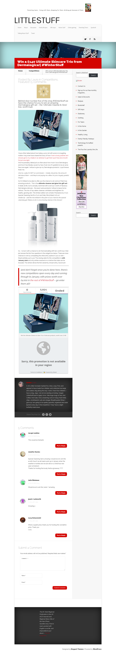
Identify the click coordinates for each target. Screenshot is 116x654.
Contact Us (81, 86)
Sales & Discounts (84, 97)
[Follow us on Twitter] (85, 39)
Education (33, 27)
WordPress (97, 649)
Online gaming (72, 27)
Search (93, 75)
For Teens (81, 122)
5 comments (38, 81)
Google (43, 414)
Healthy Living (82, 134)
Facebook (46, 414)
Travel (33, 33)
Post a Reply (61, 446)
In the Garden (82, 130)
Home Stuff (62, 27)
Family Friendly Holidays (86, 139)
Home (19, 27)
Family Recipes (43, 27)
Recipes (80, 101)
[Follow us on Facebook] (90, 39)
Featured (23, 81)
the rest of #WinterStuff (42, 280)
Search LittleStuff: (82, 73)
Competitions (34, 71)
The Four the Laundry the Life (88, 149)
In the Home (82, 126)
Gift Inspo (53, 27)
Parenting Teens (83, 27)
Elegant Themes (77, 649)
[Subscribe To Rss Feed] (94, 39)
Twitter (50, 414)
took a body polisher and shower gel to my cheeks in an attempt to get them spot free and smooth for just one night (43, 158)
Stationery (81, 114)
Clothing (80, 118)
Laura (34, 79)
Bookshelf (81, 105)
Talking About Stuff (23, 33)
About (26, 27)
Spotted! (93, 27)
